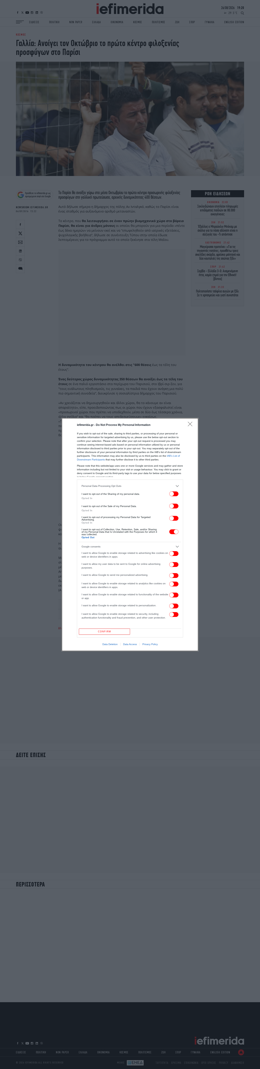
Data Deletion (110, 644)
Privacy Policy (150, 644)
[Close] (191, 425)
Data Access (130, 644)
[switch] (173, 493)
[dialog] (130, 534)
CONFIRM (104, 631)
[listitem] (130, 486)
